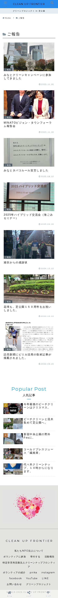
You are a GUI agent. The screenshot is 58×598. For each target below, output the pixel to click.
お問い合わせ (14, 584)
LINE (45, 578)
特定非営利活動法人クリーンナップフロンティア (29, 564)
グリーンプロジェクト (38, 584)
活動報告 (50, 556)
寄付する (35, 556)
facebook (15, 578)
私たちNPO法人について (29, 550)
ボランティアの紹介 (14, 572)
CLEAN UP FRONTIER (29, 4)
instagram (48, 572)
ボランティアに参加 (14, 556)
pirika (33, 572)
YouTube (32, 578)
